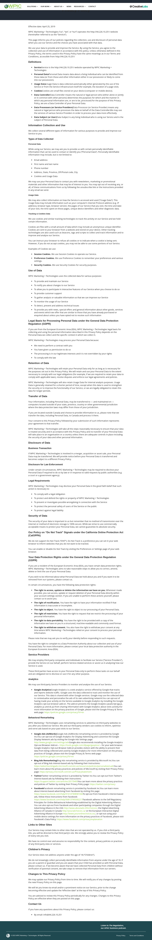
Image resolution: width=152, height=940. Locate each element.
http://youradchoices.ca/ (74, 810)
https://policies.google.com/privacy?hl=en (64, 712)
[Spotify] (136, 926)
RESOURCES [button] (79, 6)
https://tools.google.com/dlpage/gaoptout (80, 745)
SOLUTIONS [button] (31, 6)
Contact (92, 6)
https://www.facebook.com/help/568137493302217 (58, 799)
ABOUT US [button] (58, 6)
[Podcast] (129, 926)
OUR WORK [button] (45, 6)
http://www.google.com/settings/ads (51, 742)
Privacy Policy (120, 935)
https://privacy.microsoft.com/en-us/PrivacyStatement (66, 771)
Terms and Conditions (136, 935)
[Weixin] (27, 926)
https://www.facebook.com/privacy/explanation (79, 819)
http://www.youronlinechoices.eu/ (79, 813)
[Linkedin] (8, 926)
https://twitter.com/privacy (102, 784)
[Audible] (142, 926)
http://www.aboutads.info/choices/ (80, 808)
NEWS (69, 6)
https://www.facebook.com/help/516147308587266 (58, 794)
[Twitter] (15, 926)
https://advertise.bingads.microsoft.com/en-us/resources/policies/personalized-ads (74, 766)
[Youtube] (21, 926)
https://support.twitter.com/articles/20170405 (56, 781)
